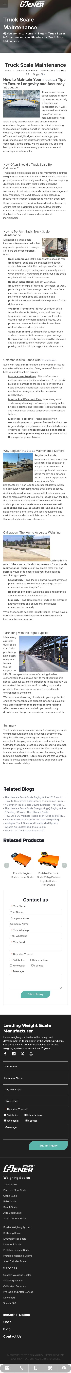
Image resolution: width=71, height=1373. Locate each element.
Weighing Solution (13, 1280)
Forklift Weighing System (17, 1227)
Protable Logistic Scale (16, 1250)
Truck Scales (48, 360)
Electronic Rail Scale (14, 1238)
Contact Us (12, 1336)
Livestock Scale (12, 1244)
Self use (38, 965)
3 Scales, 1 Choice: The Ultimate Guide (26, 812)
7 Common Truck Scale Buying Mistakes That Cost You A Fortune (35, 804)
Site (43, 74)
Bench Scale (10, 1207)
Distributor (18, 960)
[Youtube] (31, 1054)
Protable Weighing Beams (18, 1255)
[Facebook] (5, 1054)
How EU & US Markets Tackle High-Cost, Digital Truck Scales (35, 815)
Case (7, 1322)
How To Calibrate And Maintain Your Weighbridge (32, 819)
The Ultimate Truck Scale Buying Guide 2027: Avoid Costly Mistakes (35, 797)
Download (9, 1297)
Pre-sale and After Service (18, 1291)
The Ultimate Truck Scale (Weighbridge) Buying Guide (35, 808)
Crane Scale (10, 1195)
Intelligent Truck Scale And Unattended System (31, 823)
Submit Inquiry (35, 994)
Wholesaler (18, 965)
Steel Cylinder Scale (14, 1218)
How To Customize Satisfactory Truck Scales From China (35, 801)
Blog (7, 1329)
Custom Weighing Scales (17, 1274)
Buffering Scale (12, 1233)
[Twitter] (22, 1054)
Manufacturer (41, 960)
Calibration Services (14, 1286)
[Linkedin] (14, 1054)
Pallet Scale (10, 1201)
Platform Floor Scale (14, 1190)
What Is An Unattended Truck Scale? (25, 826)
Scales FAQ (9, 1303)
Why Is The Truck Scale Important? (24, 830)
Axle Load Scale (12, 1212)
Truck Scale (49, 80)
